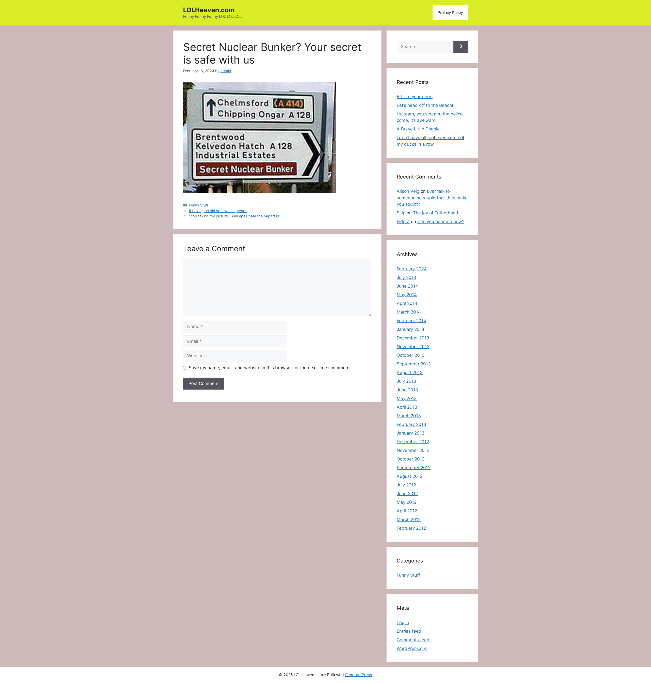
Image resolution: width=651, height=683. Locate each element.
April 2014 (407, 303)
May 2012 (407, 502)
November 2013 (413, 346)
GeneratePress (358, 674)
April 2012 (407, 510)
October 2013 (411, 355)
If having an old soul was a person (218, 211)
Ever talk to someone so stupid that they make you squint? (432, 198)
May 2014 (407, 294)
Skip (401, 212)
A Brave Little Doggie (418, 128)
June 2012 (407, 493)
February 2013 (411, 424)
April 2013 (407, 407)
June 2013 (407, 389)
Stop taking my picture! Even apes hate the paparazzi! (235, 216)
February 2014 (411, 320)
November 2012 (413, 450)
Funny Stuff (198, 205)
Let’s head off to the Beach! (425, 105)
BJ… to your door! (415, 96)
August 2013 (410, 372)
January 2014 (410, 329)
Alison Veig (408, 191)
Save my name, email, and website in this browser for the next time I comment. (270, 367)
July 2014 (406, 277)
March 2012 (409, 519)
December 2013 (413, 337)
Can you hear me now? (440, 221)
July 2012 (406, 484)
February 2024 (412, 268)
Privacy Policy (450, 12)
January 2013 (410, 433)
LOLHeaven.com (208, 10)
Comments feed (413, 639)
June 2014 (407, 286)
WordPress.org (412, 648)
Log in (403, 622)
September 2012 (414, 467)
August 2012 (409, 476)
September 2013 (414, 363)
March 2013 (409, 415)
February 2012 (411, 528)
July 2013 (406, 381)
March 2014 (409, 312)
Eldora (403, 221)
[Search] (460, 47)
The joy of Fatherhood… (437, 212)
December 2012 (413, 441)
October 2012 (410, 459)
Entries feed (409, 631)
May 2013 (407, 398)
